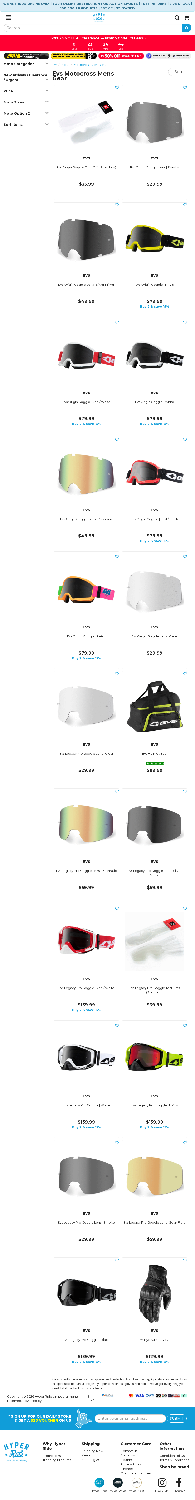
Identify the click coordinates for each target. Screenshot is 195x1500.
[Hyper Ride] (93, 17)
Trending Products (57, 1460)
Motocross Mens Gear (90, 64)
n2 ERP (89, 1398)
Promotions (52, 1456)
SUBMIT (177, 1418)
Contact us (129, 1451)
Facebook (179, 1490)
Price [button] (8, 91)
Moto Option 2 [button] (17, 113)
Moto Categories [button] (19, 64)
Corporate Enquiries (136, 1473)
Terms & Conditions (174, 1460)
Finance (127, 1468)
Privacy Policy (131, 1464)
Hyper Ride (99, 1490)
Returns (126, 1460)
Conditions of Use (173, 1456)
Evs (54, 64)
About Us (128, 1455)
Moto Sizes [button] (14, 102)
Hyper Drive (118, 1490)
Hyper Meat (136, 1490)
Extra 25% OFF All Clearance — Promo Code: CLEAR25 (97, 38)
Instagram (162, 1490)
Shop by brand (174, 1467)
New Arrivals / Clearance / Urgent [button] (25, 77)
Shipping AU (91, 1460)
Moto (65, 64)
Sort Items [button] (13, 124)
